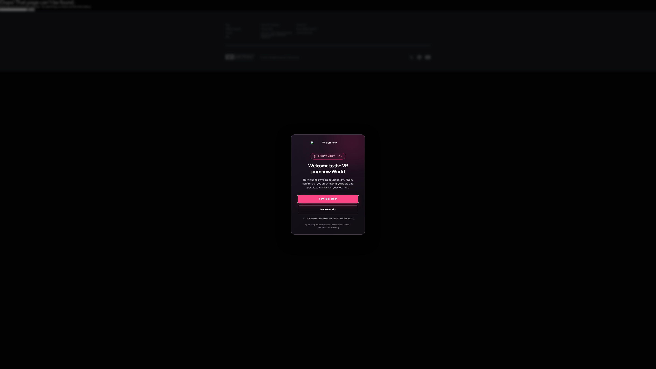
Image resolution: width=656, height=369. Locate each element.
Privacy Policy (333, 228)
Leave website (328, 209)
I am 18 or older (328, 199)
